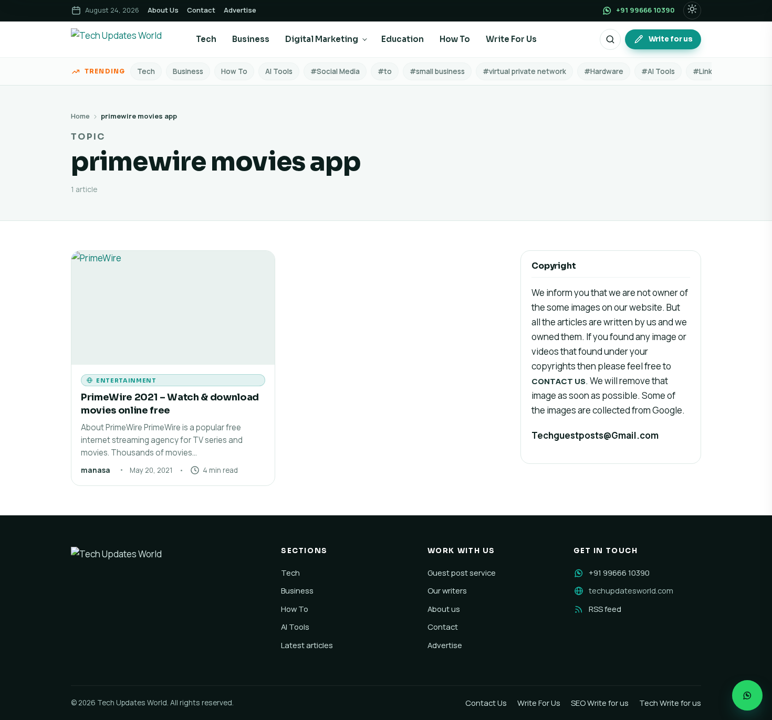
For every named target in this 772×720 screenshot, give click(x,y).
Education (402, 39)
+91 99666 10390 (619, 572)
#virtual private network (524, 71)
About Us (163, 10)
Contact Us (486, 702)
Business (250, 39)
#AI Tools (658, 71)
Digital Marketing (321, 39)
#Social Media (335, 71)
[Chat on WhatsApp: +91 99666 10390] (747, 695)
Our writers (447, 590)
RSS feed (605, 608)
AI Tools (279, 71)
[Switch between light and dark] (692, 10)
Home (80, 116)
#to (385, 71)
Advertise (240, 10)
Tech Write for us (670, 702)
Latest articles (307, 645)
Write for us (671, 39)
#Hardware (603, 71)
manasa (95, 470)
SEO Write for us (600, 702)
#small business (437, 71)
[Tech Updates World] (124, 39)
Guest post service (461, 572)
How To (455, 39)
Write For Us (511, 39)
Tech (206, 39)
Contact (201, 10)
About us (443, 608)
